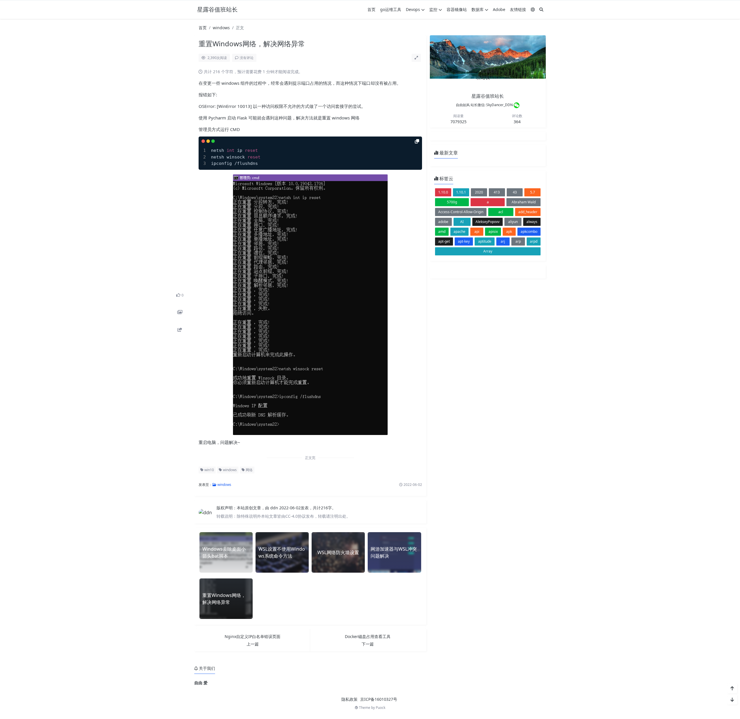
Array (487, 251)
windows (221, 27)
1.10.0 (443, 192)
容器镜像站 (457, 9)
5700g (452, 202)
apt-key (464, 241)
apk (509, 231)
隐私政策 (349, 699)
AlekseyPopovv (488, 221)
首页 (371, 9)
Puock (380, 707)
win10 (209, 469)
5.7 (532, 192)
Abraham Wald (524, 202)
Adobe (499, 9)
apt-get (444, 241)
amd (441, 231)
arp (518, 241)
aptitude (484, 241)
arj (503, 241)
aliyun (513, 221)
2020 (479, 192)
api (476, 231)
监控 (433, 9)
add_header (527, 211)
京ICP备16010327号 (378, 699)
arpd (533, 241)
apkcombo (529, 231)
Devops (413, 9)
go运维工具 (390, 9)
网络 (249, 469)
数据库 (477, 9)
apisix (493, 231)
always (531, 221)
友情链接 (518, 9)
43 (515, 192)
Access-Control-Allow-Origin (460, 211)
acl (500, 211)
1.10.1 (461, 192)
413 (497, 192)
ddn (274, 507)
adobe (443, 221)
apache (459, 231)
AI (462, 221)
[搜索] (541, 9)
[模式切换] (532, 9)
